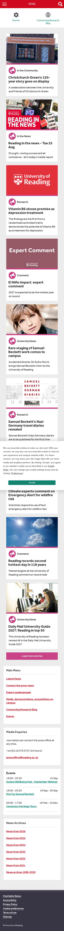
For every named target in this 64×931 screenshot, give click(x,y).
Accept (32, 483)
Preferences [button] (17, 473)
